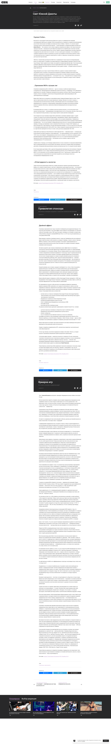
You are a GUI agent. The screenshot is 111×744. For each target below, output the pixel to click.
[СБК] (4, 2)
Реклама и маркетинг (42, 206)
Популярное (14, 699)
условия (83, 741)
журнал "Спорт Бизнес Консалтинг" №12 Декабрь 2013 (50, 183)
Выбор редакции (29, 699)
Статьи (38, 7)
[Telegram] (100, 2)
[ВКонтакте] (98, 2)
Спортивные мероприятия (44, 665)
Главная (34, 7)
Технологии (35, 11)
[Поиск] (104, 2)
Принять (106, 740)
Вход (108, 2)
